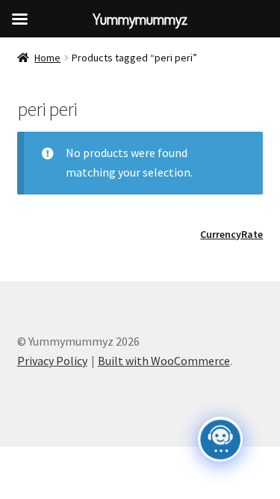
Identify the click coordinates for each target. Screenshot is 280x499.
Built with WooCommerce (164, 360)
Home (47, 57)
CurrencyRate (231, 234)
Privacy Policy (52, 360)
